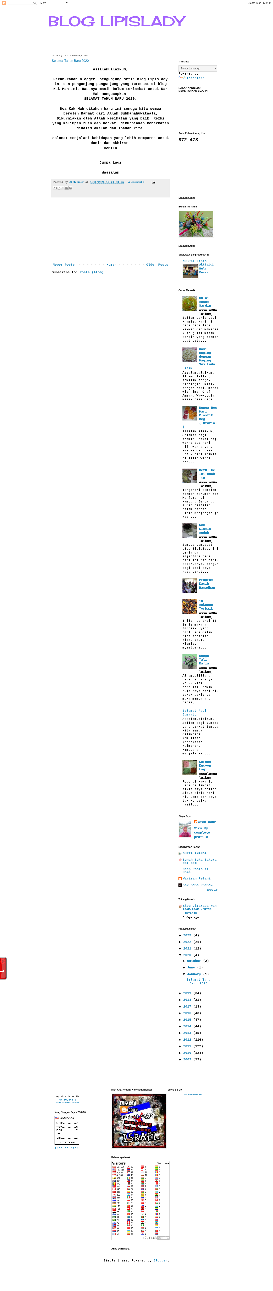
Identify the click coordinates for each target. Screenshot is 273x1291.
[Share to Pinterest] (70, 188)
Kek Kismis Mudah (205, 529)
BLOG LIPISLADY (116, 21)
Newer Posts (64, 265)
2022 (188, 942)
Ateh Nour (207, 822)
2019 (188, 993)
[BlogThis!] (59, 188)
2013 (188, 1033)
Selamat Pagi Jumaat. (194, 713)
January (195, 974)
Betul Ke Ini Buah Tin (207, 474)
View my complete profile (202, 833)
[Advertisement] (110, 231)
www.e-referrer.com (193, 1095)
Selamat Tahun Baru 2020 (70, 60)
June (192, 967)
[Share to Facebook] (67, 188)
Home (111, 265)
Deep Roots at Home (196, 871)
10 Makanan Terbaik (206, 605)
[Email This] (55, 188)
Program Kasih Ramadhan (207, 583)
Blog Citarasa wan (200, 906)
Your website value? (67, 1103)
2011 (188, 1046)
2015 (188, 1020)
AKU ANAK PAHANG (198, 885)
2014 (188, 1026)
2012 (188, 1040)
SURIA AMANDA (195, 853)
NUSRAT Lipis (195, 261)
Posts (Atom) (92, 272)
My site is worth (67, 1096)
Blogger (160, 1260)
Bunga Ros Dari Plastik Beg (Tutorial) (199, 417)
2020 (188, 955)
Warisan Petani (197, 878)
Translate (195, 78)
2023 (188, 935)
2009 (188, 1059)
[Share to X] (63, 188)
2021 (188, 948)
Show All (212, 890)
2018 (188, 1000)
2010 (188, 1053)
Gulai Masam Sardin (205, 302)
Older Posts (157, 265)
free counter (67, 1148)
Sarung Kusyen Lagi (205, 765)
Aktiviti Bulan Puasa (206, 268)
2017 (188, 1007)
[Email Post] (152, 182)
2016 (188, 1013)
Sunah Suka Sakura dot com (200, 861)
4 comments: (137, 182)
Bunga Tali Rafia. (205, 659)
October (195, 961)
